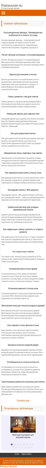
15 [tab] (32, 447)
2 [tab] (15, 444)
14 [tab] (28, 447)
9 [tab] (13, 447)
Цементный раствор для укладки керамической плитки (23, 208)
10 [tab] (16, 447)
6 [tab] (27, 444)
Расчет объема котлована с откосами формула (23, 55)
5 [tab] (24, 444)
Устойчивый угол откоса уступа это (23, 362)
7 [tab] (30, 444)
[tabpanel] (23, 427)
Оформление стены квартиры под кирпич (23, 153)
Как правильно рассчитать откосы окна (23, 173)
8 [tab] (33, 444)
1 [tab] (12, 444)
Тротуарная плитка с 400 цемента (23, 190)
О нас (17, 454)
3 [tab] (18, 444)
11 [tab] (19, 447)
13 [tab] (25, 447)
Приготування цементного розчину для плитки (23, 382)
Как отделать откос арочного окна (23, 325)
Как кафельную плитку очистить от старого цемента (23, 230)
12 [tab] (22, 447)
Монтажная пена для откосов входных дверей (23, 305)
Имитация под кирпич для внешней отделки (23, 436)
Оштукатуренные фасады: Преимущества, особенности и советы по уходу (23, 33)
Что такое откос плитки (23, 251)
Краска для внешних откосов (23, 74)
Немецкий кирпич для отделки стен (23, 114)
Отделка (17, 428)
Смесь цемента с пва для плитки (23, 96)
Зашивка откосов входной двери (23, 345)
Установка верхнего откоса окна (23, 288)
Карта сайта (26, 454)
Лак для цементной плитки (23, 133)
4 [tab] (21, 444)
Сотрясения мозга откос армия (23, 269)
